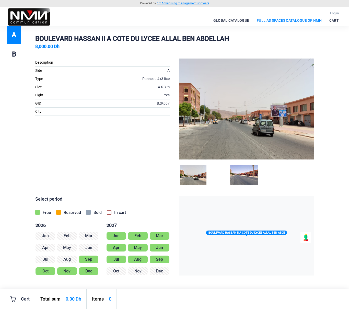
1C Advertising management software (183, 3)
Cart (334, 20)
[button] (246, 234)
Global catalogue (231, 20)
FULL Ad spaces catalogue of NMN (289, 20)
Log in (334, 13)
